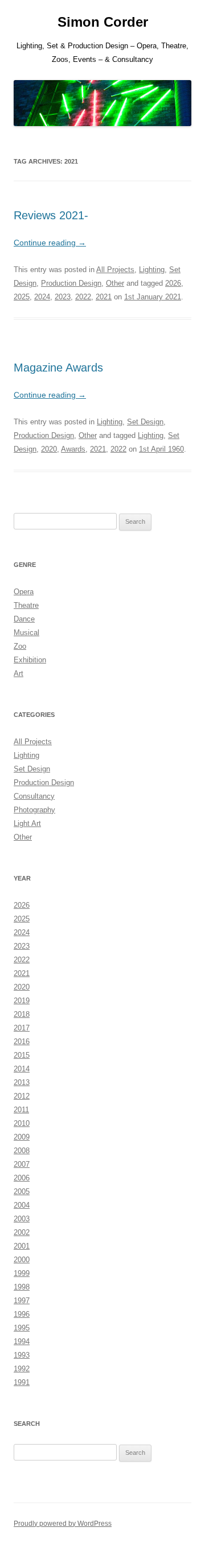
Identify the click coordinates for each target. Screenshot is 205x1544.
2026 (173, 283)
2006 (22, 1178)
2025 (22, 297)
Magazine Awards (58, 367)
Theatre (26, 605)
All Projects (115, 269)
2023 (63, 297)
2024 (42, 297)
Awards (73, 449)
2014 (22, 1069)
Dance (24, 619)
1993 (22, 1355)
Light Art (27, 823)
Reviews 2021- (51, 215)
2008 (22, 1150)
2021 (104, 297)
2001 (22, 1246)
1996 (22, 1314)
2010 (22, 1123)
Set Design (145, 422)
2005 (22, 1191)
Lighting (152, 269)
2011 (21, 1109)
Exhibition (30, 660)
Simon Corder (103, 22)
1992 (22, 1368)
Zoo (20, 646)
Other (115, 283)
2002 (22, 1232)
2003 (22, 1219)
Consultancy (34, 796)
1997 (22, 1300)
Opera (24, 591)
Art (18, 673)
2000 (22, 1259)
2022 (83, 297)
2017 (22, 1028)
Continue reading (50, 242)
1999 (22, 1273)
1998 (22, 1287)
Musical (26, 632)
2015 (22, 1055)
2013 (22, 1082)
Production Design (71, 283)
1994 (22, 1341)
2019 (22, 1000)
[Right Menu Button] (182, 17)
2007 (22, 1164)
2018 (22, 1014)
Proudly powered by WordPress (63, 1524)
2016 (22, 1041)
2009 (22, 1137)
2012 (22, 1096)
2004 (22, 1205)
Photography (34, 810)
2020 (49, 449)
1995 (22, 1328)
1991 (22, 1382)
